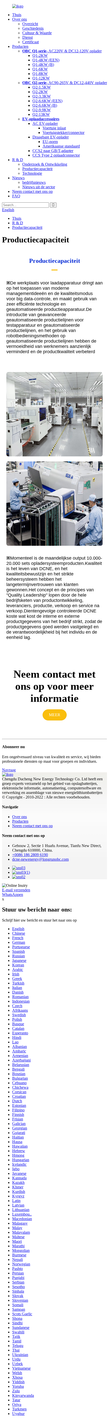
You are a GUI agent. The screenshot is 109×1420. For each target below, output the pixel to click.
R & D (17, 160)
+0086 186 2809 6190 (30, 855)
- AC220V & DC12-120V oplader (62, 51)
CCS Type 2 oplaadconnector (56, 155)
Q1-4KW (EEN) (45, 60)
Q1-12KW (41, 78)
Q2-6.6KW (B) (44, 105)
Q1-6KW (40, 69)
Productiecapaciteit (37, 169)
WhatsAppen (12, 894)
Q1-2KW (40, 55)
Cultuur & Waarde (37, 33)
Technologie (32, 173)
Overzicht (30, 24)
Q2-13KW (41, 114)
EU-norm (50, 141)
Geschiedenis (33, 28)
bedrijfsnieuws (34, 182)
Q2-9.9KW (41, 110)
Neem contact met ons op (32, 191)
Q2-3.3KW (41, 96)
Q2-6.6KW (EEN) (47, 101)
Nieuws (18, 178)
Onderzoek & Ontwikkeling (44, 164)
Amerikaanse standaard (61, 146)
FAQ (16, 196)
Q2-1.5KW (41, 87)
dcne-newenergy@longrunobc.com (40, 859)
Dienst (27, 37)
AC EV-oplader (45, 123)
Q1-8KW (40, 73)
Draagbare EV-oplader (50, 137)
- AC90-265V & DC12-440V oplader (64, 83)
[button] (55, 714)
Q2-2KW (40, 92)
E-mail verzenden (16, 890)
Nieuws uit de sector (38, 187)
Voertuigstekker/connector (63, 132)
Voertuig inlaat (54, 128)
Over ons (19, 19)
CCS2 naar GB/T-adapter (52, 151)
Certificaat (30, 42)
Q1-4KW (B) (43, 64)
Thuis (16, 15)
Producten (20, 46)
